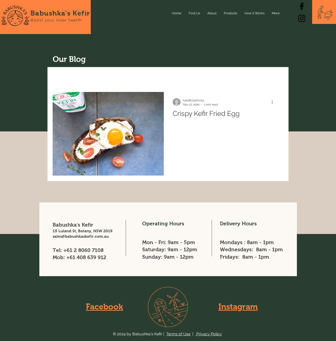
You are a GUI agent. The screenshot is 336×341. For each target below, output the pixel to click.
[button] (277, 77)
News (83, 76)
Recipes (105, 76)
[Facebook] (301, 6)
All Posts (60, 76)
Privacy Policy (208, 334)
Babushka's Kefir (60, 13)
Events (128, 76)
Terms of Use (178, 334)
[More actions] (274, 102)
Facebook (104, 306)
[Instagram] (301, 18)
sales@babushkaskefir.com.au (81, 236)
